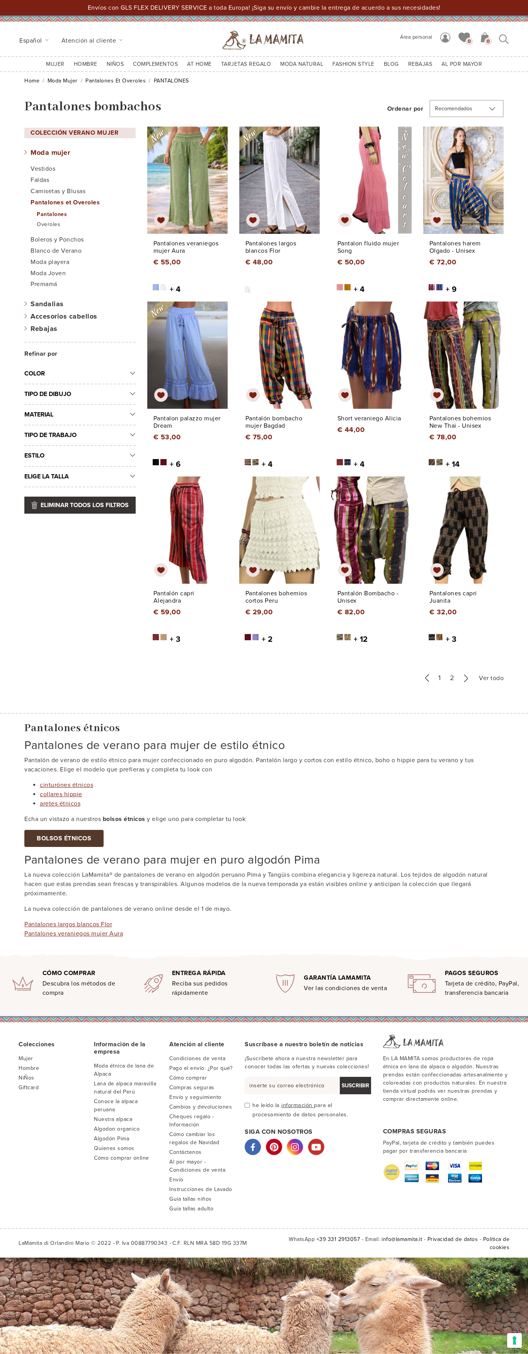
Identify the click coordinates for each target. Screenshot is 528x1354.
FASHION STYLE (353, 64)
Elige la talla (46, 476)
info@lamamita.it (402, 1239)
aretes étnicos (60, 803)
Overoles (48, 224)
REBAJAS (420, 64)
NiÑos (26, 1078)
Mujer (55, 64)
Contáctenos (185, 1152)
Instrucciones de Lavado (200, 1189)
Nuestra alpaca (113, 1119)
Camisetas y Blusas (58, 191)
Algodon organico (117, 1129)
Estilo (34, 455)
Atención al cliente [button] (89, 41)
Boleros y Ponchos (57, 239)
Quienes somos (114, 1148)
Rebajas (44, 328)
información (297, 1105)
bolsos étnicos (64, 838)
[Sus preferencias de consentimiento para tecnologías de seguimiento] (514, 1340)
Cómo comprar (188, 1078)
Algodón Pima (111, 1138)
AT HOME (199, 64)
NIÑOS (115, 64)
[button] (464, 37)
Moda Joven (48, 273)
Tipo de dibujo (47, 394)
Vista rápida (189, 187)
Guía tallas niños (190, 1199)
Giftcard (29, 1087)
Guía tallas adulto (191, 1208)
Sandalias (47, 304)
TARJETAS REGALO (246, 64)
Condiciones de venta (197, 1058)
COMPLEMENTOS (155, 64)
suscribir (355, 1085)
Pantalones (52, 214)
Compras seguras (192, 1087)
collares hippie (61, 794)
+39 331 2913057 (338, 1239)
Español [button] (31, 41)
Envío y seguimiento (195, 1097)
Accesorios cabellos (64, 316)
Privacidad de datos (453, 1239)
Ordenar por (405, 109)
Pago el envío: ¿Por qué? (200, 1068)
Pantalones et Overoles (115, 80)
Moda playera (50, 262)
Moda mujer (63, 80)
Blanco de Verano (56, 251)
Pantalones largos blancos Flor (68, 924)
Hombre (85, 64)
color (34, 373)
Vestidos (43, 169)
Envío (176, 1179)
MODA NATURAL (301, 64)
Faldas (40, 180)
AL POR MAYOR (461, 64)
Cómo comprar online (121, 1158)
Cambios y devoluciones (200, 1107)
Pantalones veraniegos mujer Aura (73, 934)
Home (31, 80)
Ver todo (491, 678)
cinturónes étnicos (66, 785)
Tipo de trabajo (50, 435)
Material (38, 414)
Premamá (44, 284)
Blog (391, 64)
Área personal (416, 37)
